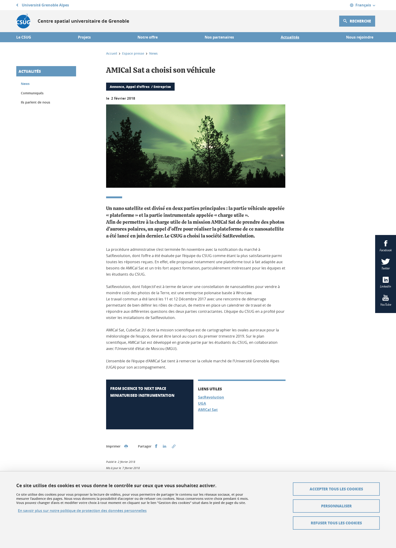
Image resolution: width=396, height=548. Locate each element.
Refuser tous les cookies (336, 523)
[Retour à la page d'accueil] (23, 21)
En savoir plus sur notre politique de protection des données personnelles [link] (82, 511)
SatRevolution (211, 397)
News (25, 83)
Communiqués (32, 93)
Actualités (30, 71)
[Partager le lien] (173, 446)
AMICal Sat (208, 409)
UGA (202, 403)
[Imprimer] (126, 446)
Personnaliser (336, 506)
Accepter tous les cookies (336, 489)
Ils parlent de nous (35, 102)
